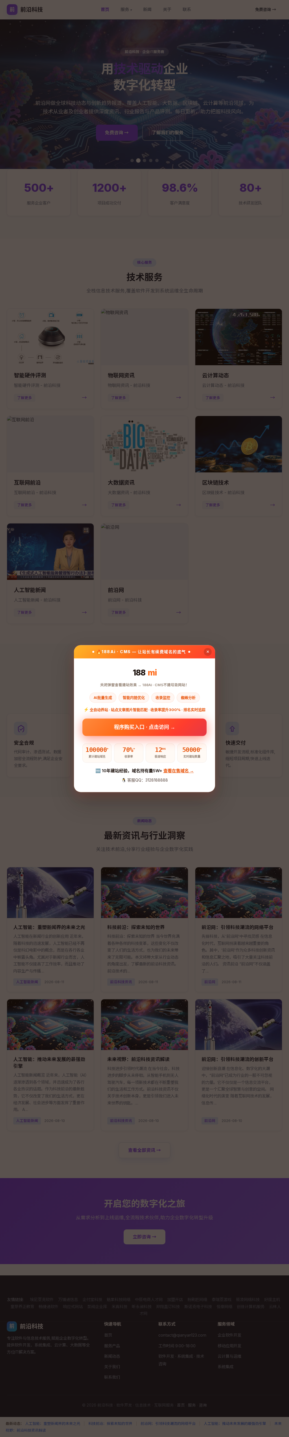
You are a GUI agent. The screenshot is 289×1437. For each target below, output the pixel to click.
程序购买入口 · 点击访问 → (144, 727)
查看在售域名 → (178, 771)
